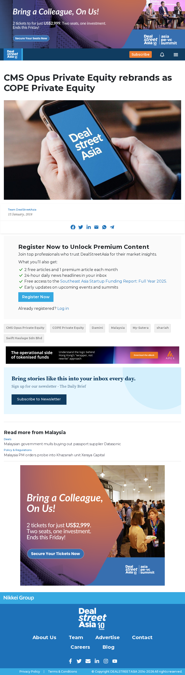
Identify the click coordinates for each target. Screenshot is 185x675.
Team (76, 637)
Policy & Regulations (18, 450)
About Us (44, 637)
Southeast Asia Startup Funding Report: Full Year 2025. (113, 281)
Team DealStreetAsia (22, 209)
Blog (108, 647)
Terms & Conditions (62, 671)
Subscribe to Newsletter (39, 399)
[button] (162, 54)
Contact (142, 637)
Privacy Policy (30, 671)
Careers (80, 647)
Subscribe (140, 54)
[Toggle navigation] (176, 54)
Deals (7, 439)
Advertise (107, 637)
